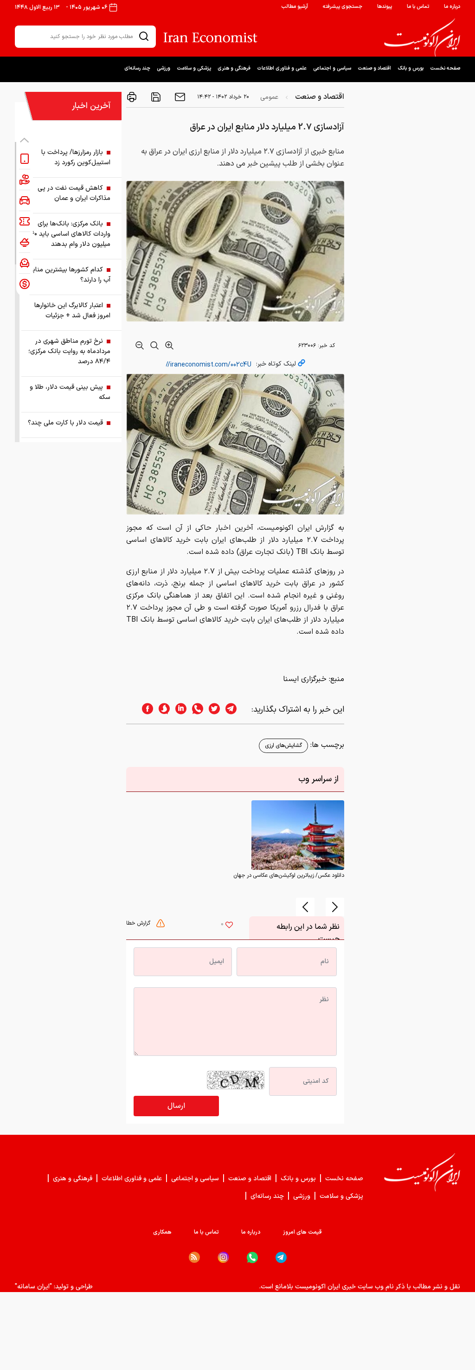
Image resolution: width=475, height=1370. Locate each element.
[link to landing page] (422, 38)
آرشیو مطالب (294, 7)
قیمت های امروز (302, 1232)
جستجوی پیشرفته (342, 7)
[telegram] (235, 709)
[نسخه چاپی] (131, 97)
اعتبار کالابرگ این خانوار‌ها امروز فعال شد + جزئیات (72, 311)
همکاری (162, 1232)
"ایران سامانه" (33, 1287)
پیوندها (384, 7)
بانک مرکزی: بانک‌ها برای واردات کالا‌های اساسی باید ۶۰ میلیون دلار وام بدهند (70, 234)
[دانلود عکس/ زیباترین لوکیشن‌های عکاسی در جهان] (297, 835)
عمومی (269, 97)
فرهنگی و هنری (234, 68)
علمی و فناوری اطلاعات (282, 68)
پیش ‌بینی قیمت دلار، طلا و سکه (70, 392)
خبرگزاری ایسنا (305, 679)
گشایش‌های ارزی (283, 745)
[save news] (155, 97)
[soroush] (161, 709)
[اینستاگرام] (223, 1257)
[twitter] (211, 709)
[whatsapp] (194, 709)
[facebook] (144, 709)
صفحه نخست (445, 68)
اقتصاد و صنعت (374, 68)
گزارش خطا (139, 923)
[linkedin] (178, 709)
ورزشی (163, 68)
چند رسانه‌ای (137, 68)
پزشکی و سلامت (194, 68)
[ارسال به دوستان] (179, 97)
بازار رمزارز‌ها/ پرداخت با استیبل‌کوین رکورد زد (75, 157)
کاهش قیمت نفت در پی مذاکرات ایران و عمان (74, 193)
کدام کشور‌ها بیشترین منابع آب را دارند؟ (69, 275)
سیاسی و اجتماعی (332, 68)
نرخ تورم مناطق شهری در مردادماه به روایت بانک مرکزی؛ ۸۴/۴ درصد (69, 351)
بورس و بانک (411, 68)
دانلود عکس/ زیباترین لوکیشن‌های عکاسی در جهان (288, 875)
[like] (229, 926)
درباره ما (452, 7)
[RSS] (194, 1257)
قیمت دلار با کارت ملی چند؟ (65, 423)
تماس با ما (418, 7)
